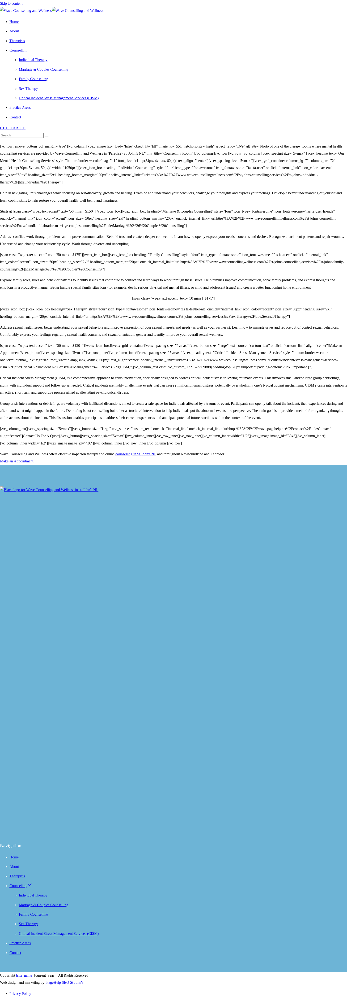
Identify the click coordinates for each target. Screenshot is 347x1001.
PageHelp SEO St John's (64, 982)
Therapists (17, 876)
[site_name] (24, 975)
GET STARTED (12, 128)
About (14, 867)
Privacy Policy (20, 994)
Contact (15, 953)
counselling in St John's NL (135, 454)
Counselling (18, 886)
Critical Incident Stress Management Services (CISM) (59, 933)
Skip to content (11, 3)
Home (14, 857)
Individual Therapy (33, 895)
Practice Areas (20, 943)
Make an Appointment (16, 461)
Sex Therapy (28, 924)
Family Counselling (33, 914)
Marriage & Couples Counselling (43, 905)
